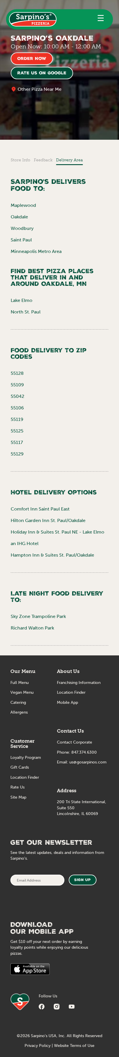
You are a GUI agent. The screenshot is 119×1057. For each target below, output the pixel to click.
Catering (18, 702)
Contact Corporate (74, 742)
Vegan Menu (22, 692)
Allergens (19, 712)
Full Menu (19, 682)
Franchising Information (79, 682)
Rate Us (17, 787)
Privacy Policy (38, 1045)
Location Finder (24, 777)
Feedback (43, 159)
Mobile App (67, 702)
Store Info (20, 159)
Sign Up (82, 880)
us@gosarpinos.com (88, 762)
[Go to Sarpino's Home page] (33, 19)
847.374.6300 (84, 752)
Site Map (18, 797)
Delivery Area (69, 159)
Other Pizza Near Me (40, 89)
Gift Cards (19, 767)
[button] (100, 19)
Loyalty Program (25, 757)
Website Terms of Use (74, 1045)
